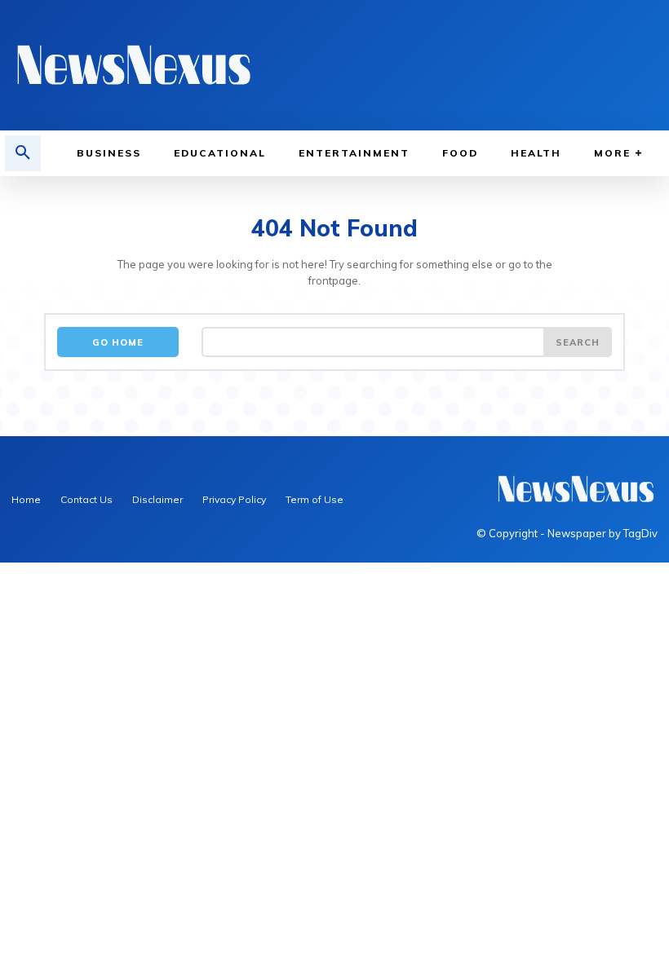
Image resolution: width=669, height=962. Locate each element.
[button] (23, 153)
